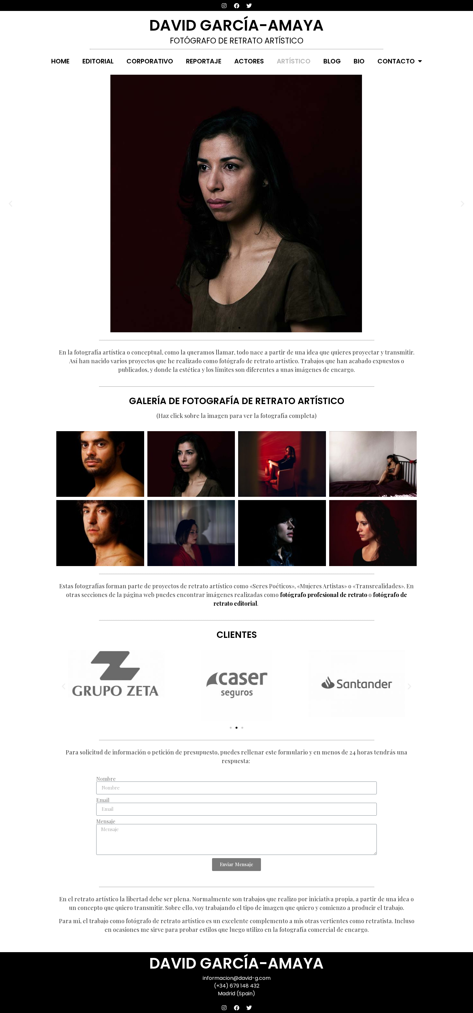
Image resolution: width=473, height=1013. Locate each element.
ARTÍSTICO (294, 61)
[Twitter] (249, 5)
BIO (359, 61)
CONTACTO (396, 61)
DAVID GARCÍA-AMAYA (236, 25)
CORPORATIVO (149, 61)
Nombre (106, 778)
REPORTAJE (203, 61)
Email (102, 800)
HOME (60, 61)
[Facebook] (236, 5)
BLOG (332, 61)
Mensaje (105, 821)
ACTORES (249, 61)
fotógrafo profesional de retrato (323, 595)
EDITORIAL (98, 61)
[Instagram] (223, 5)
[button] (228, 328)
